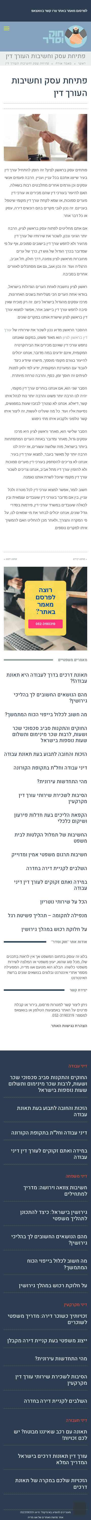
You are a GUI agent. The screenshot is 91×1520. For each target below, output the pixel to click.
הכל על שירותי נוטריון (63, 902)
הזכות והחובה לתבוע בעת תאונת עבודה (45, 754)
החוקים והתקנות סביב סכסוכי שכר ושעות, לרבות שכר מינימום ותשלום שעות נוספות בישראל (49, 734)
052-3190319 (63, 1015)
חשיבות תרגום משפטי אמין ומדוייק (49, 854)
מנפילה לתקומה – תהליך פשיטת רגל (47, 915)
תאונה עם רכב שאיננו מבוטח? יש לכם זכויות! (50, 1435)
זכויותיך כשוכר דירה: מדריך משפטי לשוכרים (47, 1319)
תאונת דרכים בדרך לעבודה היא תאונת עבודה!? (46, 678)
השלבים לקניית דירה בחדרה (56, 868)
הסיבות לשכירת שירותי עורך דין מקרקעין (53, 798)
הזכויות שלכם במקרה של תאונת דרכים (51, 1484)
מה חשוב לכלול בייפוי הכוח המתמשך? (46, 714)
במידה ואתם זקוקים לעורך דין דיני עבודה (50, 885)
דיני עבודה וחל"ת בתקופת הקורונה (50, 768)
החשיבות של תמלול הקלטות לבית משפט (50, 838)
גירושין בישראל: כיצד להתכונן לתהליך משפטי (53, 1215)
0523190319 (27, 1512)
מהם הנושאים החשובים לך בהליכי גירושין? (50, 698)
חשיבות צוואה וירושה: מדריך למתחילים (55, 1191)
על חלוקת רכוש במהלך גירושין (54, 929)
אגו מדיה (32, 1517)
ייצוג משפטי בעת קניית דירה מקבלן (47, 1341)
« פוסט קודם (80, 558)
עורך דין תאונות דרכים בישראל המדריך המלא (52, 1459)
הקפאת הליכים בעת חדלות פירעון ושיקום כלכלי (50, 818)
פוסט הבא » (10, 558)
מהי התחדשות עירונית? (62, 781)
